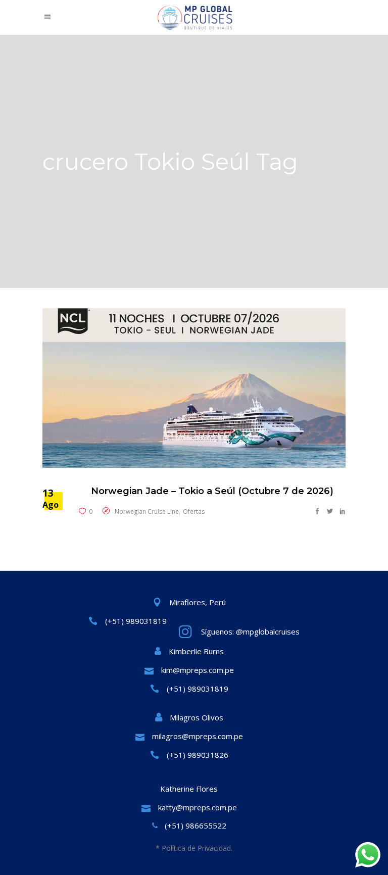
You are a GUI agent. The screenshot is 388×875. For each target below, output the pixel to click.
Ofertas (194, 511)
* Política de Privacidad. (194, 848)
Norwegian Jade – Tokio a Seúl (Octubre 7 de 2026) (212, 491)
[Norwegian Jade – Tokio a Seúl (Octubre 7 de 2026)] (194, 388)
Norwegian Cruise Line (147, 511)
